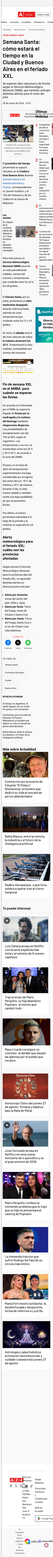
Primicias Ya (39, 22)
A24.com (26, 1477)
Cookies (39, 1502)
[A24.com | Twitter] (16, 1486)
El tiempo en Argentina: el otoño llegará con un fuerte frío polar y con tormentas (16, 706)
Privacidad (40, 1488)
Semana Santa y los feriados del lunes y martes (14, 183)
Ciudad (8, 680)
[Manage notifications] (46, 1545)
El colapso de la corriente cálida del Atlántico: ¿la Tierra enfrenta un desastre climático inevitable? (8, 236)
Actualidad (26, 22)
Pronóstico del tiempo (36, 30)
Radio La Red (43, 15)
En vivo (29, 15)
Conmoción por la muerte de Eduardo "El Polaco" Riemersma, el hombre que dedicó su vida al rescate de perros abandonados (17, 721)
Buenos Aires (10, 688)
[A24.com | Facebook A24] (11, 1486)
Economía (14, 22)
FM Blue (26, 1494)
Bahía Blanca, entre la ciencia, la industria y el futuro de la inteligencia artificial (17, 735)
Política (4, 22)
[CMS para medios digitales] (46, 1541)
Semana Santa (19, 30)
